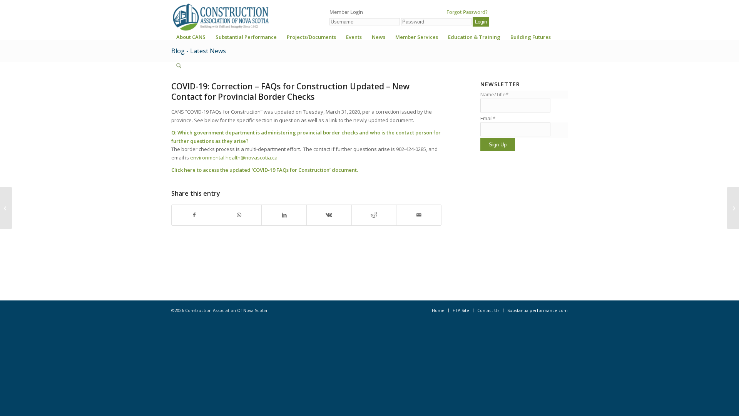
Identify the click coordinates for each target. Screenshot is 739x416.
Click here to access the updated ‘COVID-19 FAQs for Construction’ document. (265, 169)
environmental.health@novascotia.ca (234, 157)
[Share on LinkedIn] (284, 215)
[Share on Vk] (329, 215)
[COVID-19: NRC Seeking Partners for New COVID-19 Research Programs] (6, 208)
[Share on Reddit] (374, 215)
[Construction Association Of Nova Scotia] (220, 17)
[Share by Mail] (418, 215)
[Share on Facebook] (194, 215)
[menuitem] (191, 39)
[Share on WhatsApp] (239, 215)
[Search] (178, 66)
